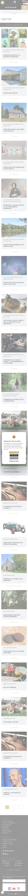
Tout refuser (14, 455)
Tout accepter (14, 452)
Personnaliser (14, 458)
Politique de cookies (14, 461)
